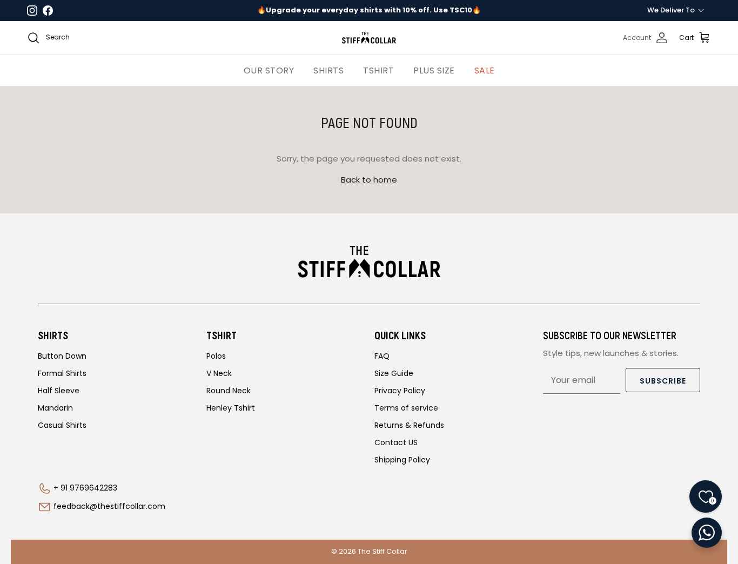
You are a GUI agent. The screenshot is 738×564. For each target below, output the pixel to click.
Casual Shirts (62, 425)
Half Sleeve (58, 390)
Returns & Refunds (409, 425)
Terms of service (406, 407)
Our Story (269, 70)
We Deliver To (671, 10)
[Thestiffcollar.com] (369, 38)
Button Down (62, 356)
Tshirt (378, 70)
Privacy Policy (399, 390)
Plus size (434, 70)
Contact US (396, 442)
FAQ (382, 356)
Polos (216, 356)
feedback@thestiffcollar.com (109, 506)
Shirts (328, 70)
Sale (484, 70)
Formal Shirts (62, 373)
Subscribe (663, 380)
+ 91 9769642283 (85, 487)
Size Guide (393, 373)
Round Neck (228, 390)
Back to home (369, 179)
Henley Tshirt (230, 407)
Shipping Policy (402, 459)
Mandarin (55, 407)
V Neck (219, 373)
